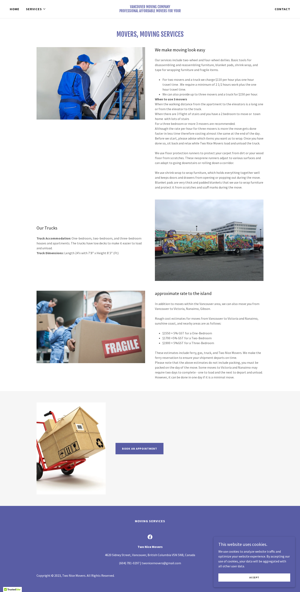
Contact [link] (282, 9)
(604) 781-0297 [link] (129, 563)
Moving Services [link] (150, 521)
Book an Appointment (139, 448)
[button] (36, 9)
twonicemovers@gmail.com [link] (161, 563)
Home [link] (14, 9)
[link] (150, 11)
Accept (254, 577)
